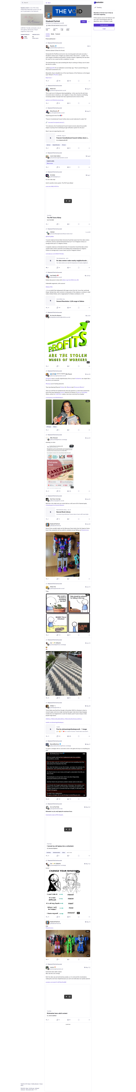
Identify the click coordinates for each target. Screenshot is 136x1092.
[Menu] (88, 21)
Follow (83, 21)
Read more (48, 77)
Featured (57, 34)
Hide (87, 321)
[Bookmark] (79, 81)
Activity (48, 34)
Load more (68, 1024)
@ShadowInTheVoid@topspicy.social (54, 23)
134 (47, 30)
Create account (104, 25)
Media (52, 34)
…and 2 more (69, 852)
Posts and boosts (50, 39)
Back (49, 3)
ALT (88, 362)
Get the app (31, 1088)
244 (54, 30)
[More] (89, 81)
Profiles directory (35, 1083)
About (29, 1083)
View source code (30, 1089)
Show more (50, 163)
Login (104, 28)
